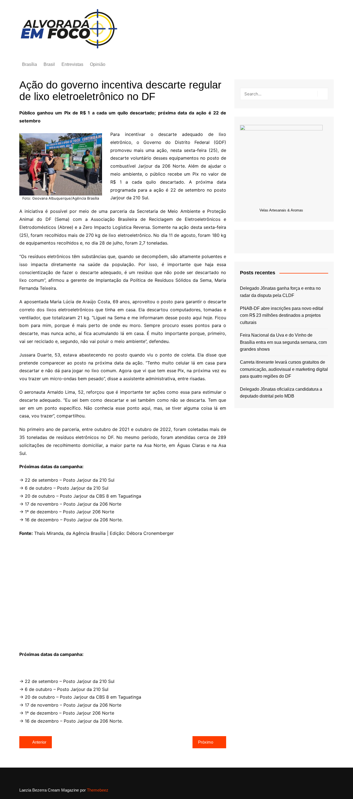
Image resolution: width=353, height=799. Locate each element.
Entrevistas (72, 64)
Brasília (29, 64)
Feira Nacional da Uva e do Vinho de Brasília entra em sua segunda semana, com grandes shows (283, 342)
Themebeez (97, 790)
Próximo (205, 742)
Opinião (97, 64)
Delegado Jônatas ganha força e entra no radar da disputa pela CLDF (280, 292)
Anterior (39, 742)
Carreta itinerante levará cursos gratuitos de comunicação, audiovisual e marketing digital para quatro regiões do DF (284, 369)
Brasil (49, 64)
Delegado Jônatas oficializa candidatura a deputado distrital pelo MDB (281, 393)
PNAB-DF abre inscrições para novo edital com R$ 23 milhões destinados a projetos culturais (281, 315)
